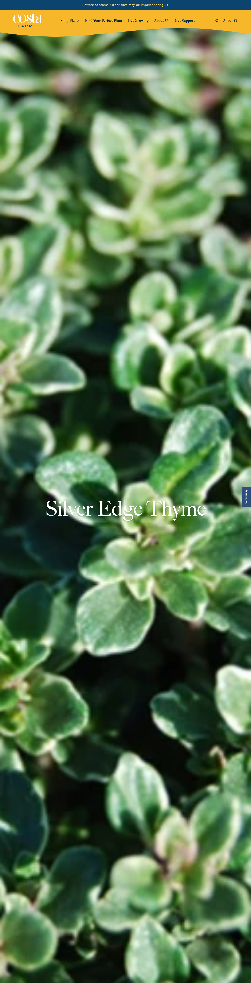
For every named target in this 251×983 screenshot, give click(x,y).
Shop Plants (70, 20)
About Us (161, 20)
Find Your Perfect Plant (103, 20)
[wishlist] (223, 20)
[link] (27, 20)
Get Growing (138, 20)
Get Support (185, 20)
